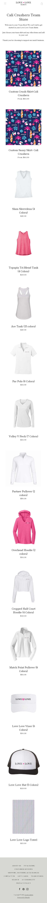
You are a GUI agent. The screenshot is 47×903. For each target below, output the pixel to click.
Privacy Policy (23, 883)
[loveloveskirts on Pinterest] (23, 889)
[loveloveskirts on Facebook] (19, 889)
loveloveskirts (29, 895)
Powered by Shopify (23, 897)
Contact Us (9, 876)
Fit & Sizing (29, 866)
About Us (16, 866)
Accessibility (28, 880)
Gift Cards (23, 876)
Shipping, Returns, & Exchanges (23, 873)
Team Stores (37, 876)
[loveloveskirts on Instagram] (27, 889)
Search (15, 880)
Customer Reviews (23, 869)
